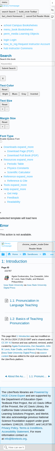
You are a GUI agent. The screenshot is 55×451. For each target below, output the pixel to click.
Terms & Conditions (30, 428)
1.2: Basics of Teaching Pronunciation (26, 321)
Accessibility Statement (15, 431)
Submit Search (9, 68)
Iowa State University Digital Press (18, 352)
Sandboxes (32, 254)
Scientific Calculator (18, 172)
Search (6, 447)
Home (15, 254)
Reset (4, 89)
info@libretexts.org (15, 438)
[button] (13, 197)
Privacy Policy (10, 428)
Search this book (8, 59)
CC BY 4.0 (6, 342)
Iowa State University (13, 285)
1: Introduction (23, 336)
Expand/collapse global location (52, 253)
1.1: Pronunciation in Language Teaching (24, 303)
